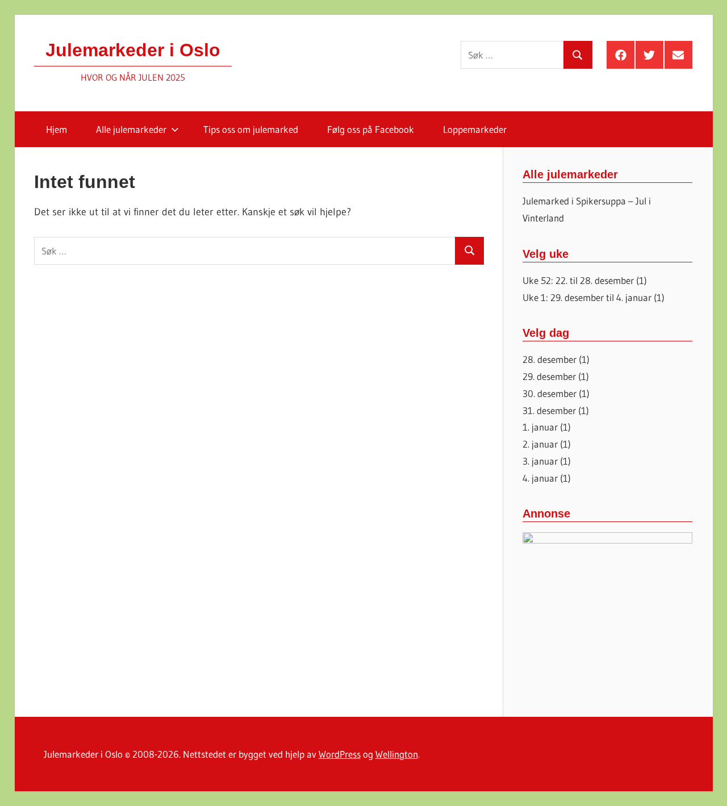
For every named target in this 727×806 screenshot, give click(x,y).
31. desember (549, 410)
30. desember (549, 393)
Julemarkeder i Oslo (132, 50)
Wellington (396, 754)
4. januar (540, 478)
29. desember (549, 376)
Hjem (56, 129)
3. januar (540, 461)
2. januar (540, 444)
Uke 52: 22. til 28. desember (578, 280)
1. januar (540, 427)
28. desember (549, 359)
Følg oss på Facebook (370, 129)
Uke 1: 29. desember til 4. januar (587, 297)
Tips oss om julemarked (250, 129)
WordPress (340, 754)
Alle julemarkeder (131, 129)
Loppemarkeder (475, 129)
